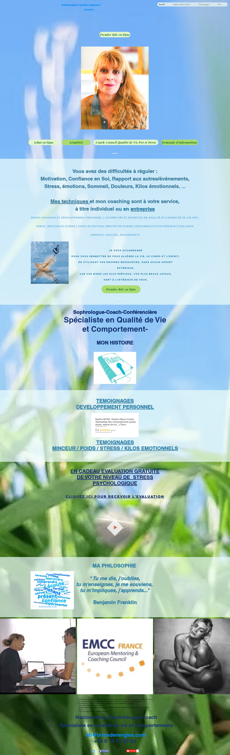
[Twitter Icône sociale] (93, 751)
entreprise (143, 209)
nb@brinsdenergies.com (116, 735)
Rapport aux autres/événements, (151, 179)
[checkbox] (5, 689)
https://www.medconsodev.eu (88, 705)
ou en (123, 209)
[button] (136, 549)
